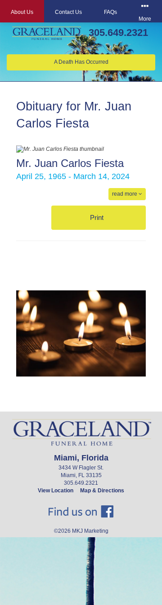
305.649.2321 (118, 32)
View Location (55, 490)
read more (125, 194)
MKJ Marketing (90, 531)
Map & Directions (102, 490)
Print (97, 217)
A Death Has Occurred (81, 62)
